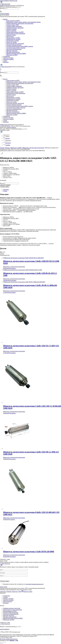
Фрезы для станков (11, 42)
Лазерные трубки (11, 35)
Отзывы (5, 597)
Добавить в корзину (5, 185)
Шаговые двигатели (11, 50)
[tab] (32, 189)
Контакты (5, 62)
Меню (7, 136)
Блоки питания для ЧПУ (13, 20)
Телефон (7, 145)
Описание (6, 189)
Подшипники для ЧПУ (12, 40)
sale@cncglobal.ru (4, 0)
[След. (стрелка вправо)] (2, 643)
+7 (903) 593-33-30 (5, 4)
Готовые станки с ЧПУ (12, 25)
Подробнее (13, 268)
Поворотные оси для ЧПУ (13, 39)
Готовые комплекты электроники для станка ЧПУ (19, 23)
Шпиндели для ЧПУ (11, 55)
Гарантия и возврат (8, 59)
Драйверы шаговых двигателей (14, 27)
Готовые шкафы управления (14, 26)
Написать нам (13, 0)
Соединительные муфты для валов (15, 47)
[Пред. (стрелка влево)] (0, 643)
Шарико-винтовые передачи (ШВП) (16, 53)
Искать (2, 8)
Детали (5, 191)
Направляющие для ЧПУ (13, 37)
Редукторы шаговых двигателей (15, 43)
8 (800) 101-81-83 (4, 5)
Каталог (5, 19)
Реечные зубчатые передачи (13, 45)
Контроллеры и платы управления (15, 33)
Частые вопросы (7, 601)
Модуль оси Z (10, 36)
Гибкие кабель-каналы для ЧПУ (15, 32)
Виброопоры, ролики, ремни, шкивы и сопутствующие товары (23, 22)
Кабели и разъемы (11, 30)
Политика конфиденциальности (8, 639)
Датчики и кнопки (11, 29)
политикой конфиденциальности (34, 584)
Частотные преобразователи (14, 49)
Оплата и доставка (8, 57)
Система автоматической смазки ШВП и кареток (19, 46)
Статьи (5, 60)
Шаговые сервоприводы (13, 52)
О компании (6, 56)
